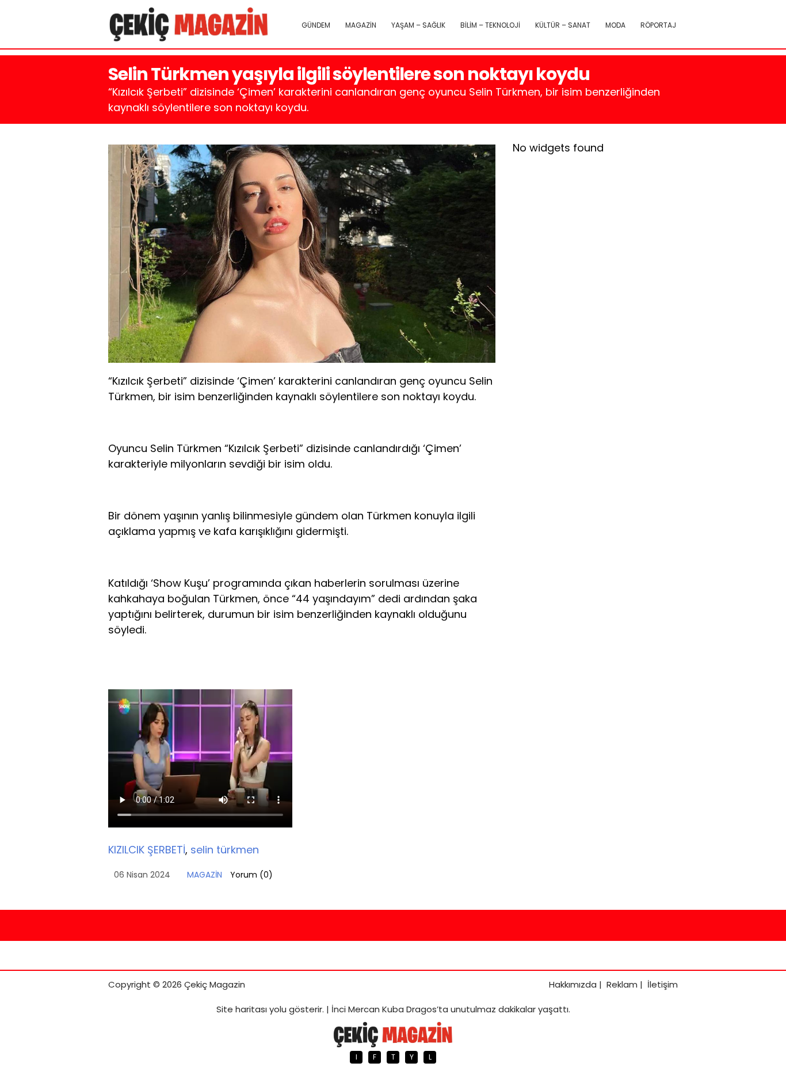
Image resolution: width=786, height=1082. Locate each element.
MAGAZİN (360, 25)
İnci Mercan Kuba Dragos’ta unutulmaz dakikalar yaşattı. (450, 1009)
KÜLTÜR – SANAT (562, 25)
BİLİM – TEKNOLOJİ (490, 25)
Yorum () (251, 874)
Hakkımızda (573, 984)
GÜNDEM (316, 25)
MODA (615, 25)
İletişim (662, 984)
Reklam (622, 984)
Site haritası (241, 1009)
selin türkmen (224, 849)
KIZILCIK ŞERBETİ (146, 849)
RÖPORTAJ (658, 25)
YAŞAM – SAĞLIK (418, 25)
